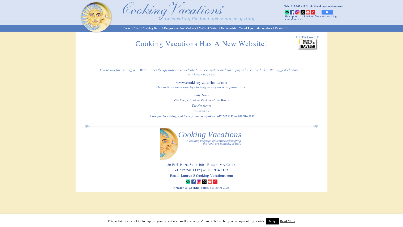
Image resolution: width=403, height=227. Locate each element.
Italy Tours (201, 95)
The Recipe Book (185, 100)
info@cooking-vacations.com (326, 6)
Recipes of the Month (215, 100)
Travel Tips (246, 28)
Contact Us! (282, 28)
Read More (287, 221)
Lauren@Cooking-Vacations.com (207, 175)
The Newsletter (201, 105)
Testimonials (228, 28)
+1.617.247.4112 (187, 170)
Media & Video (208, 28)
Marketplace (264, 28)
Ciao (136, 28)
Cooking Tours (152, 28)
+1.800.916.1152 (215, 170)
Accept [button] (272, 221)
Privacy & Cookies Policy (191, 187)
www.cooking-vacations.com (201, 82)
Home (126, 28)
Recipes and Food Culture (180, 28)
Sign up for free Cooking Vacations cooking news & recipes (310, 17)
